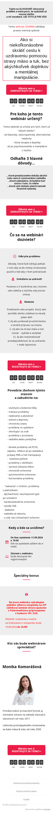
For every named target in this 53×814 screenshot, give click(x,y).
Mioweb (47, 809)
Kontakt (26, 799)
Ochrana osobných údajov (26, 791)
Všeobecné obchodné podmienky (26, 783)
